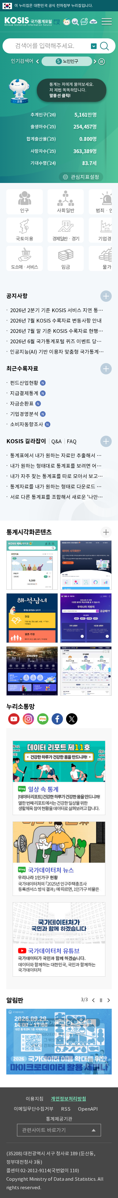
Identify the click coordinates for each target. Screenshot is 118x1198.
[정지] (101, 1000)
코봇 (21, 91)
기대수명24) (43, 163)
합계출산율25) (41, 139)
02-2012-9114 (34, 1170)
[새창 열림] (59, 778)
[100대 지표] (32, 565)
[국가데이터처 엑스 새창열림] (71, 719)
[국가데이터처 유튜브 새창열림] (14, 719)
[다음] (108, 1000)
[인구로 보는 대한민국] (85, 671)
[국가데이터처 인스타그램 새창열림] (28, 719)
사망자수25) (43, 151)
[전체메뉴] (107, 21)
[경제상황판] (32, 671)
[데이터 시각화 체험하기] (85, 565)
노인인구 (67, 61)
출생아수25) (43, 127)
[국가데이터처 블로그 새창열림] (42, 719)
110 (73, 1170)
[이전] (93, 1000)
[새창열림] (66, 21)
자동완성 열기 (94, 46)
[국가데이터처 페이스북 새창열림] (57, 719)
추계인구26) (43, 115)
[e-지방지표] (85, 618)
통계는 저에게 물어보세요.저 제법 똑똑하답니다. (71, 90)
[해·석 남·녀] (32, 618)
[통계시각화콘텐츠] (106, 532)
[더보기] (106, 296)
